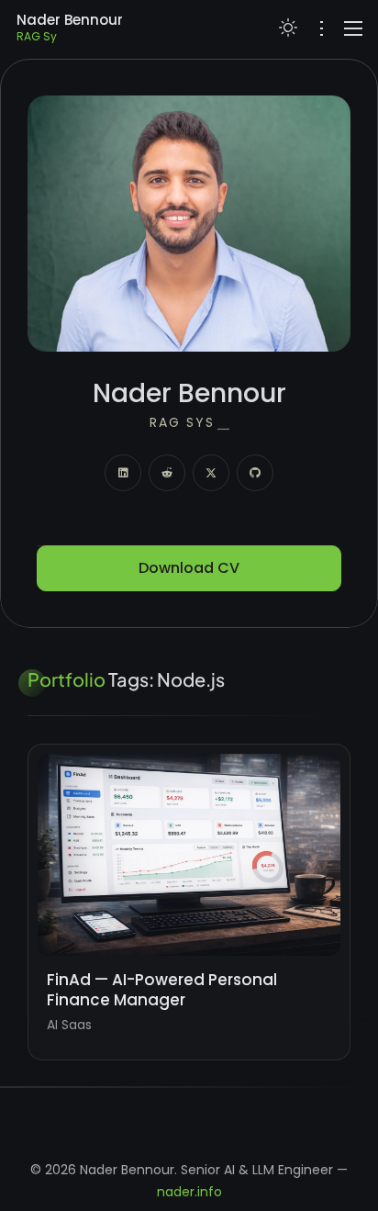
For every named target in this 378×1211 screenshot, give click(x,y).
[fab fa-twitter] (211, 472)
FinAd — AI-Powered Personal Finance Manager (162, 990)
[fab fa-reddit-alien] (167, 472)
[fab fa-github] (255, 472)
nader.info (189, 1192)
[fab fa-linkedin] (123, 472)
